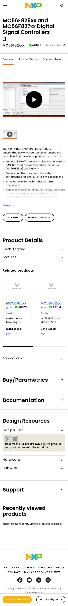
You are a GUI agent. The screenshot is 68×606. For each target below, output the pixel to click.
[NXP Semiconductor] (33, 5)
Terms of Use (23, 588)
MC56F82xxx (51, 305)
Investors (45, 567)
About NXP (11, 567)
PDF (8, 334)
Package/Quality (51, 599)
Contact (14, 572)
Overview (8, 59)
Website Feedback (34, 592)
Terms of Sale (39, 588)
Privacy (10, 588)
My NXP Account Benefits (42, 572)
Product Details (28, 59)
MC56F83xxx (16, 305)
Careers (28, 567)
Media (60, 567)
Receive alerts (54, 45)
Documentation (52, 59)
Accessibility (54, 588)
